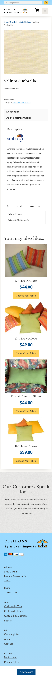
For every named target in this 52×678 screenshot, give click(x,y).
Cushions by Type (13, 606)
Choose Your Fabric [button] (26, 295)
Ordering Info (11, 634)
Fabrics (8, 620)
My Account (10, 657)
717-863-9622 (11, 592)
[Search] (46, 2)
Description (12, 111)
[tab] (26, 112)
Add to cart (26, 672)
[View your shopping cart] (37, 11)
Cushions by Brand (13, 611)
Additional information (18, 117)
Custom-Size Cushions (15, 615)
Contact (8, 643)
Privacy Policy (11, 662)
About (7, 639)
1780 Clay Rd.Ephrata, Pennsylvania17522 (15, 576)
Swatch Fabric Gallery (20, 22)
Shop (6, 22)
